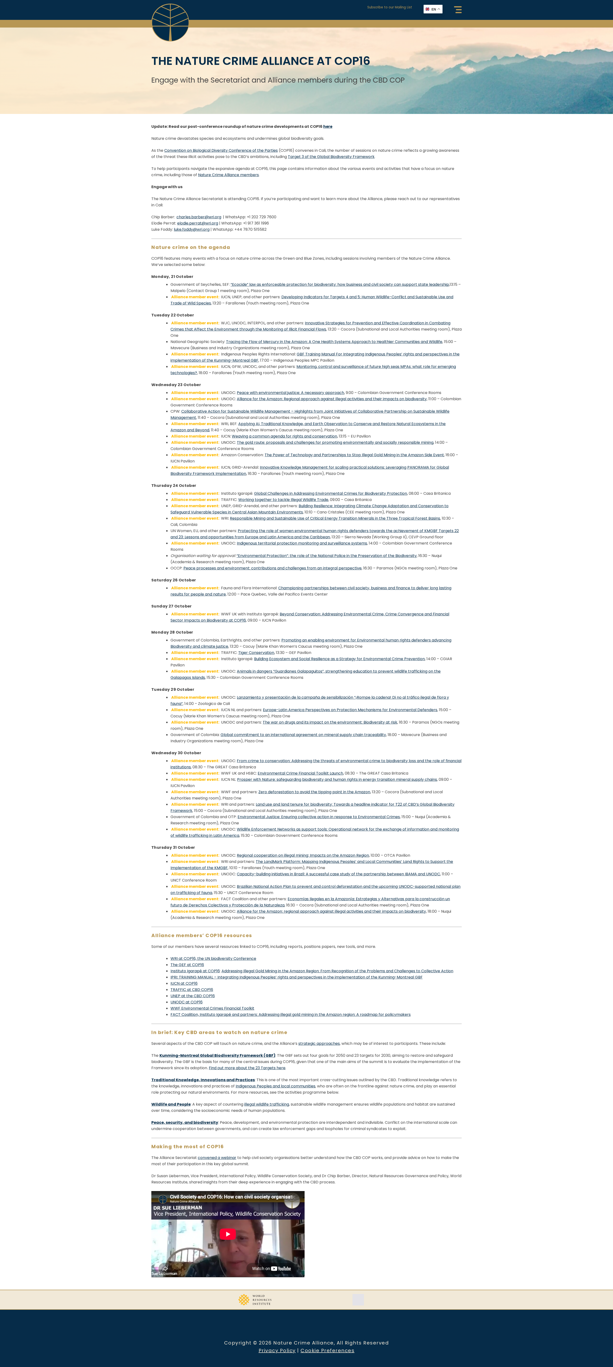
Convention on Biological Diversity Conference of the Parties (221, 150)
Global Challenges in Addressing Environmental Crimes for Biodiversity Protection (330, 493)
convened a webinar (217, 1157)
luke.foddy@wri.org (192, 229)
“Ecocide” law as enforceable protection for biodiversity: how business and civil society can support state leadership (340, 284)
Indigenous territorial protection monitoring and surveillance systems (302, 543)
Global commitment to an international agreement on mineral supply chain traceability (303, 734)
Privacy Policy (277, 1350)
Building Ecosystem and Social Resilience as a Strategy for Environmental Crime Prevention (339, 659)
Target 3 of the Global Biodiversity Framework (331, 156)
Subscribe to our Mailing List (389, 7)
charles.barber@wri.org (198, 217)
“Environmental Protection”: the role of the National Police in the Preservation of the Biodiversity (327, 555)
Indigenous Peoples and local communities (275, 1086)
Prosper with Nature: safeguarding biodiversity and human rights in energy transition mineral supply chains (337, 779)
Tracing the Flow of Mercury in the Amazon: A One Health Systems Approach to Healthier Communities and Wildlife (334, 341)
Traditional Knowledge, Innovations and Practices (203, 1080)
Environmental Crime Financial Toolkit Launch (300, 773)
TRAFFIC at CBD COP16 (191, 989)
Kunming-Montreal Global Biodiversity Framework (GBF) (217, 1055)
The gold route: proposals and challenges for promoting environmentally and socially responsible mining (335, 442)
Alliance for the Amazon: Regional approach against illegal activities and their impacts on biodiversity (332, 399)
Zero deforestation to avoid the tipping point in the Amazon (314, 792)
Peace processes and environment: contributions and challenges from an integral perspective (272, 568)
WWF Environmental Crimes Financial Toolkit (212, 1008)
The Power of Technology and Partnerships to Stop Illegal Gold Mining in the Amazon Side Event (354, 455)
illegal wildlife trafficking (266, 1104)
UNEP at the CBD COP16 (192, 996)
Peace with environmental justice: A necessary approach (290, 392)
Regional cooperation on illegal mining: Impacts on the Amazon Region (303, 855)
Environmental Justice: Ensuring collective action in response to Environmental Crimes (319, 817)
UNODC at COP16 (186, 1002)
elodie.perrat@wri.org (197, 223)
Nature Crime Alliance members (228, 175)
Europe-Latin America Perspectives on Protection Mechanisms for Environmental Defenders (350, 710)
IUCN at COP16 (184, 983)
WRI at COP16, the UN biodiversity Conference (213, 958)
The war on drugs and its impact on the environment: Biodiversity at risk (330, 722)
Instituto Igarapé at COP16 (195, 971)
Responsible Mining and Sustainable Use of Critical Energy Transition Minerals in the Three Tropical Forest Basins (335, 518)
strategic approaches (319, 1043)
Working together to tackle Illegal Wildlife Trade (283, 499)
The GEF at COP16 (187, 965)
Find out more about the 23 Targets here (247, 1068)
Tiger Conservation (256, 652)
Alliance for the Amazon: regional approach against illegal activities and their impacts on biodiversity (331, 911)
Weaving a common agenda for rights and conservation (284, 436)
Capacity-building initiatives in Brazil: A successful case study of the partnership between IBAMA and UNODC (338, 874)
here (327, 126)
